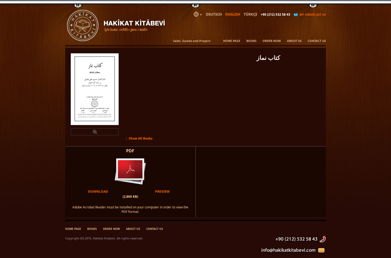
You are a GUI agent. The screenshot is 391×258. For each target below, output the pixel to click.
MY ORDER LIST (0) (312, 14)
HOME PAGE (231, 41)
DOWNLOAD (98, 191)
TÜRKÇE (250, 14)
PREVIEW (162, 191)
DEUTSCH (214, 14)
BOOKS (251, 41)
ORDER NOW (272, 41)
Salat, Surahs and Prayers (191, 41)
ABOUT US (294, 41)
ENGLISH (232, 14)
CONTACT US (317, 41)
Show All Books (140, 138)
